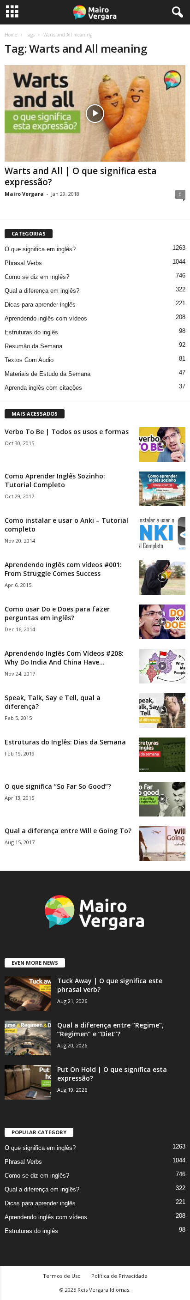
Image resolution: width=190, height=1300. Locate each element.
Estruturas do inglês (31, 332)
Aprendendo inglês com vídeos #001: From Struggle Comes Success (63, 569)
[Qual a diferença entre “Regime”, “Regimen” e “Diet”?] (28, 1038)
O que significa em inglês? (40, 249)
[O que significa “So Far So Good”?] (162, 799)
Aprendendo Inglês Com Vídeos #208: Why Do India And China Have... (64, 657)
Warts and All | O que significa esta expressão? (80, 176)
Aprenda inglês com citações (43, 387)
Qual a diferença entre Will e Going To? (68, 830)
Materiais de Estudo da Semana (47, 373)
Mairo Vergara (24, 193)
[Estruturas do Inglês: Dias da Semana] (162, 755)
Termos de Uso (62, 1275)
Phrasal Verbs (23, 263)
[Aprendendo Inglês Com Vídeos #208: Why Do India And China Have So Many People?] (162, 666)
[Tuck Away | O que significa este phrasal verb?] (28, 993)
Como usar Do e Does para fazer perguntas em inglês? (57, 613)
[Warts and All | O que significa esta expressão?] (95, 113)
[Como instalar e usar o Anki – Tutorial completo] (162, 533)
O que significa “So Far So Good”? (58, 786)
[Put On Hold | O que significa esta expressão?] (28, 1082)
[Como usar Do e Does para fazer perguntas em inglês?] (162, 622)
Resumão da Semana (33, 346)
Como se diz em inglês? (37, 276)
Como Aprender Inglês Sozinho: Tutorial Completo (55, 480)
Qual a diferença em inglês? (42, 290)
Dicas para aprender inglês (40, 304)
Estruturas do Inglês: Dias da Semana (65, 742)
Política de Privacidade (119, 1275)
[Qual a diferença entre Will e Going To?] (162, 843)
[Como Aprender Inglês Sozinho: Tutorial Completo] (162, 489)
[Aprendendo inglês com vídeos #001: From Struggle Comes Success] (162, 577)
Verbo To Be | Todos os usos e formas (67, 431)
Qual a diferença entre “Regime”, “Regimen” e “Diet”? (110, 1029)
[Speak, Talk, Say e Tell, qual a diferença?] (162, 710)
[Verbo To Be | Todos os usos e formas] (162, 444)
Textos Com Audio (29, 360)
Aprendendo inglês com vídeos (46, 318)
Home (11, 34)
